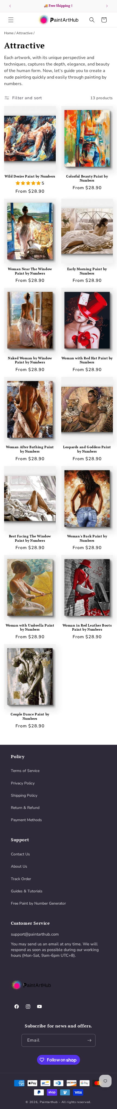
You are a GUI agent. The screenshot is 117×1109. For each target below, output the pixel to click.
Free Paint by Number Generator (38, 903)
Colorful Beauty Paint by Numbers (87, 178)
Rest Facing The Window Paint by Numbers (30, 538)
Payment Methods (26, 820)
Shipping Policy (24, 795)
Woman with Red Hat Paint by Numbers (87, 360)
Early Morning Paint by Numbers (87, 271)
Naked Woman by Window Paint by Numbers (30, 360)
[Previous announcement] (10, 6)
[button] (11, 20)
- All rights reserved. (75, 1102)
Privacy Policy (23, 783)
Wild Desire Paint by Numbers (30, 176)
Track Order (21, 878)
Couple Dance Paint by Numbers (30, 716)
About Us (19, 866)
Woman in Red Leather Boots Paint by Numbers (87, 627)
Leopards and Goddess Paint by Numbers (87, 449)
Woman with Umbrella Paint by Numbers (30, 627)
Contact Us (20, 854)
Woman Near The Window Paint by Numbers (30, 271)
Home (9, 33)
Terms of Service (25, 770)
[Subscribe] (89, 1040)
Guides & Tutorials (26, 891)
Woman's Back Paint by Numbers (87, 538)
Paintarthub (49, 1102)
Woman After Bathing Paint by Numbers (30, 449)
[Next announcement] (107, 6)
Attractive (24, 33)
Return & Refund (25, 807)
